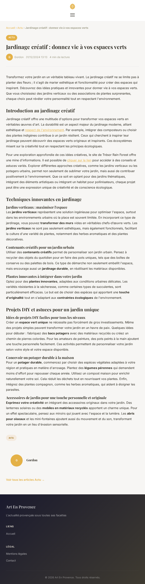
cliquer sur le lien (79, 160)
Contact (11, 560)
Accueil (10, 27)
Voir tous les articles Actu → (25, 479)
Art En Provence (20, 506)
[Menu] (72, 15)
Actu (20, 27)
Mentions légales (16, 553)
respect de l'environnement (44, 130)
